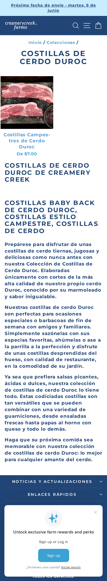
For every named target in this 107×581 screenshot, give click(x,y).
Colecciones (61, 42)
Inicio (35, 42)
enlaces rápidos (52, 494)
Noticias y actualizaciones (52, 481)
